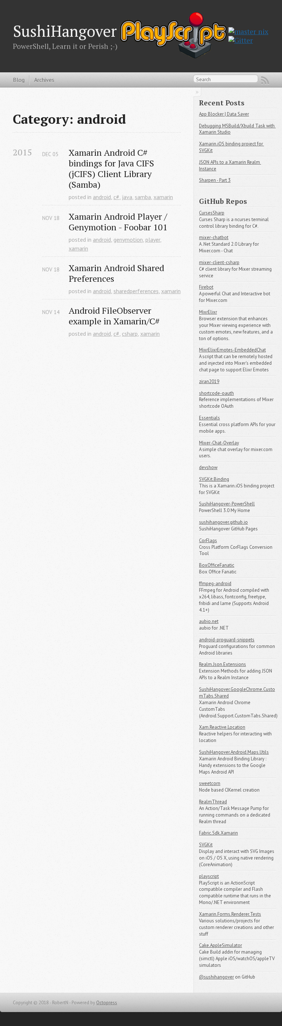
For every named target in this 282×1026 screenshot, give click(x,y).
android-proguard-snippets (226, 640)
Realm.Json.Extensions (222, 664)
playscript (209, 876)
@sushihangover (216, 977)
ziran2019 (209, 381)
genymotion (128, 239)
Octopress (106, 1003)
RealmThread (213, 802)
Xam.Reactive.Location (222, 727)
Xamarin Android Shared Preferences (117, 273)
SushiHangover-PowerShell (227, 504)
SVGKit (206, 845)
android (102, 197)
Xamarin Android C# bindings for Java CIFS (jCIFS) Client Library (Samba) (112, 168)
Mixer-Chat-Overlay (219, 443)
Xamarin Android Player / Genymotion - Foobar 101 (119, 222)
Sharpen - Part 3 (215, 180)
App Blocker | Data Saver (224, 114)
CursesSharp (211, 213)
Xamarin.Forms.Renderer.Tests (230, 914)
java (127, 197)
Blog (19, 79)
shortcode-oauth (216, 393)
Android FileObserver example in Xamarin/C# (114, 316)
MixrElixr (208, 312)
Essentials (209, 418)
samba (143, 197)
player (152, 239)
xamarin (163, 197)
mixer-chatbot (213, 237)
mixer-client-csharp (219, 262)
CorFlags (208, 540)
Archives (44, 79)
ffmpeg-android (215, 583)
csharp (130, 333)
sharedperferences (136, 291)
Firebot (206, 287)
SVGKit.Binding (214, 479)
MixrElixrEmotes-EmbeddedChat (232, 350)
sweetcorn (209, 783)
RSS (265, 80)
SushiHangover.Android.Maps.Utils (234, 752)
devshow (208, 467)
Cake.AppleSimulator (220, 945)
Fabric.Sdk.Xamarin (218, 833)
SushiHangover (65, 31)
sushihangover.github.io (223, 522)
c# (116, 197)
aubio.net (208, 621)
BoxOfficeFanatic (216, 565)
